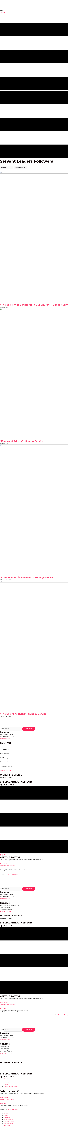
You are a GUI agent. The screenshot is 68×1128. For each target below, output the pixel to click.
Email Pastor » (4, 864)
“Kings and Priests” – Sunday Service (21, 441)
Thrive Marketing (12, 874)
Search (2, 728)
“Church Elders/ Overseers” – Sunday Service (26, 577)
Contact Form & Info (6, 770)
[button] (1, 855)
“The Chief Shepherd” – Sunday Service (23, 714)
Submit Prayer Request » (8, 866)
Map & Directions (5, 738)
